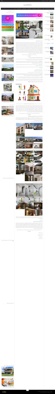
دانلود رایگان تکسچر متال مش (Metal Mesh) (47, 51)
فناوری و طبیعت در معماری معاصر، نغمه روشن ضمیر (47, 58)
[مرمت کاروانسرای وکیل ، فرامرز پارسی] (51, 67)
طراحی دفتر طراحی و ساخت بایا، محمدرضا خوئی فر (8, 102)
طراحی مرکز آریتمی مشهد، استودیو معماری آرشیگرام (8, 62)
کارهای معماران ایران (48, 8)
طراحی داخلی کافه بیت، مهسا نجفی (10, 55)
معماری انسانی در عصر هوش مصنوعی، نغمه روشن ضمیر (47, 62)
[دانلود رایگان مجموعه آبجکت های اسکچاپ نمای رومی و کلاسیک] (51, 40)
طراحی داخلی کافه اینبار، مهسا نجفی (10, 45)
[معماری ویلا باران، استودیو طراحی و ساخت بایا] (8, 77)
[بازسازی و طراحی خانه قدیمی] (51, 25)
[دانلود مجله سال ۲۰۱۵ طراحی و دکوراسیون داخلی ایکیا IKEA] (8, 209)
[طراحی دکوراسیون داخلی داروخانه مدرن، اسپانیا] (8, 334)
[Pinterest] (3, 392)
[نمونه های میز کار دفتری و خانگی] (8, 272)
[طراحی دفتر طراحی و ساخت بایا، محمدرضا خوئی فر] (8, 97)
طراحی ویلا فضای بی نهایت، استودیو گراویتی (9, 71)
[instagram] (4, 392)
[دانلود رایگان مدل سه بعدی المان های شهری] (51, 44)
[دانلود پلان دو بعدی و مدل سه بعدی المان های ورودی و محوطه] (51, 48)
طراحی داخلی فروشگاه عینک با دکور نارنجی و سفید (8, 387)
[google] (5, 392)
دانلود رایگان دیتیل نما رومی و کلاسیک (47, 35)
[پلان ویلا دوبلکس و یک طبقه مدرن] (8, 371)
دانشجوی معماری (19, 8)
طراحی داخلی (34, 8)
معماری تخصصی (24, 8)
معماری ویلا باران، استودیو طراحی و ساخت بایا (9, 81)
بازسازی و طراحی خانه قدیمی (47, 24)
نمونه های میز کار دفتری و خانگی (10, 303)
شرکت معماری (41, 235)
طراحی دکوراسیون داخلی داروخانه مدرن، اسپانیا (9, 365)
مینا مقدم (40, 19)
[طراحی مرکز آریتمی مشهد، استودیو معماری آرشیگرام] (8, 59)
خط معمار (52, 8)
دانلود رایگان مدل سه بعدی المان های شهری (47, 43)
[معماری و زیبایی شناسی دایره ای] (51, 71)
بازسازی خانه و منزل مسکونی (39, 69)
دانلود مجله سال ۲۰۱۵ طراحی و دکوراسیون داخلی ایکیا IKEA (8, 240)
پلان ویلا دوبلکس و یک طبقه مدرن (10, 377)
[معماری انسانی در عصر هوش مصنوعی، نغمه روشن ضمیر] (51, 63)
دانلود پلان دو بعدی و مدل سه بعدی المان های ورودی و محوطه (47, 48)
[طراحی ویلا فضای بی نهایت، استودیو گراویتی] (8, 67)
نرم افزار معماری (29, 8)
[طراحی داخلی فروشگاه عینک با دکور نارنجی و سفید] (8, 382)
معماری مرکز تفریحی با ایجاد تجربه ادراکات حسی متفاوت (47, 74)
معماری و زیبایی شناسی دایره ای (47, 70)
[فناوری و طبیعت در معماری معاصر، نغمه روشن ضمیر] (51, 59)
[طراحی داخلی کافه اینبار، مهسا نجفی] (8, 41)
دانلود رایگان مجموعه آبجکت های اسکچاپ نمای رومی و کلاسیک (47, 40)
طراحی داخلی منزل (39, 8)
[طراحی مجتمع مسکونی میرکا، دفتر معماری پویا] (8, 87)
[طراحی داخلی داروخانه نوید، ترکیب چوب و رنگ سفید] (8, 147)
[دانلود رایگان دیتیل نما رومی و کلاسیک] (51, 36)
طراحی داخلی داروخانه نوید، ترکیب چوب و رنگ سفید (8, 178)
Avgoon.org (41, 220)
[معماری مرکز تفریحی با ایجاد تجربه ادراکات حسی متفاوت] (51, 75)
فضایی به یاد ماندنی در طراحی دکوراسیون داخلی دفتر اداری (8, 115)
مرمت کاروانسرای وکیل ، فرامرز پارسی (47, 66)
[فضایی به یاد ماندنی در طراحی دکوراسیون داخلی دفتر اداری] (8, 110)
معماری (43, 8)
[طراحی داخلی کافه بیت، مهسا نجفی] (8, 51)
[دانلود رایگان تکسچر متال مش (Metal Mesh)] (51, 52)
